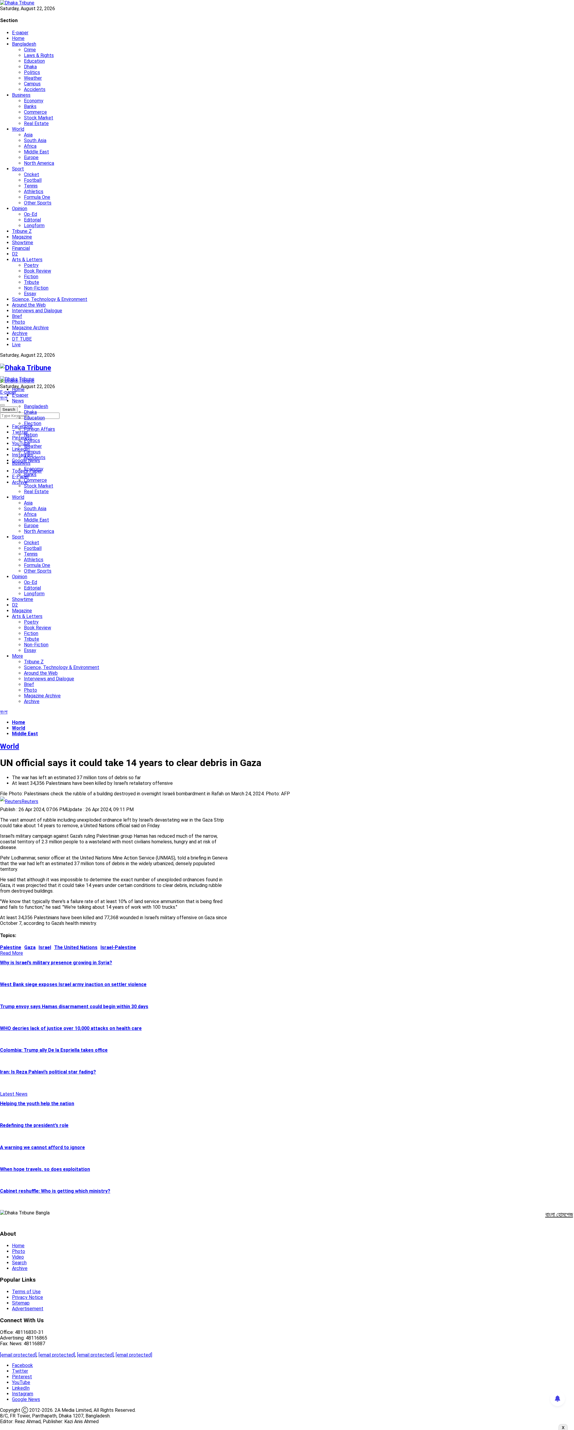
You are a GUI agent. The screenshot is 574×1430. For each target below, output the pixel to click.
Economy (33, 101)
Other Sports (37, 203)
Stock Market (38, 118)
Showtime (22, 242)
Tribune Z (22, 231)
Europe (31, 157)
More (17, 656)
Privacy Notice (27, 1297)
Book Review (37, 271)
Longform (34, 225)
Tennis (31, 186)
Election (32, 423)
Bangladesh (24, 44)
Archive (20, 333)
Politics (32, 72)
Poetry (31, 265)
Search (19, 1263)
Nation (31, 435)
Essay (30, 293)
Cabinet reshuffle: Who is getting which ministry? (55, 1191)
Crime (30, 50)
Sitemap (21, 1303)
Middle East (36, 152)
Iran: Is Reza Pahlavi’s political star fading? (48, 1072)
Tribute (31, 282)
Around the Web (29, 305)
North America (39, 163)
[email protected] (18, 1355)
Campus (32, 84)
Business (21, 95)
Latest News (14, 1094)
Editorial (32, 220)
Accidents (34, 89)
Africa (30, 146)
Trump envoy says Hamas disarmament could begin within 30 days (74, 1006)
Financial (21, 248)
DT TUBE (22, 339)
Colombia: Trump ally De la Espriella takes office (54, 1050)
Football (33, 180)
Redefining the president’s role (34, 1125)
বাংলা (3, 398)
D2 (15, 254)
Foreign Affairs (39, 429)
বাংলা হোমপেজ (559, 1214)
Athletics (33, 191)
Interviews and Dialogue (37, 310)
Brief (17, 316)
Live (16, 344)
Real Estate (36, 123)
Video (18, 1257)
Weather (33, 78)
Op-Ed (30, 214)
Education (34, 61)
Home (18, 38)
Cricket (31, 174)
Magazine (22, 237)
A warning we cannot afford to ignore (42, 1147)
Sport (18, 169)
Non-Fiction (36, 288)
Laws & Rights (39, 55)
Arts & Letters (27, 259)
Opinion (19, 208)
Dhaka (30, 67)
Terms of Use (26, 1291)
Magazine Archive (30, 327)
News (18, 401)
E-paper (20, 33)
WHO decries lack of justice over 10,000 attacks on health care (71, 1028)
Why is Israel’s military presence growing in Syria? (56, 962)
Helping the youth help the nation (37, 1103)
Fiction (31, 276)
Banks (30, 106)
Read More (11, 953)
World (18, 129)
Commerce (35, 112)
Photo (18, 322)
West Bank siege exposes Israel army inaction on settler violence (73, 984)
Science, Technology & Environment (49, 299)
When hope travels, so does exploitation (45, 1169)
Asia (28, 135)
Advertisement (27, 1308)
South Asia (35, 140)
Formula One (37, 197)
